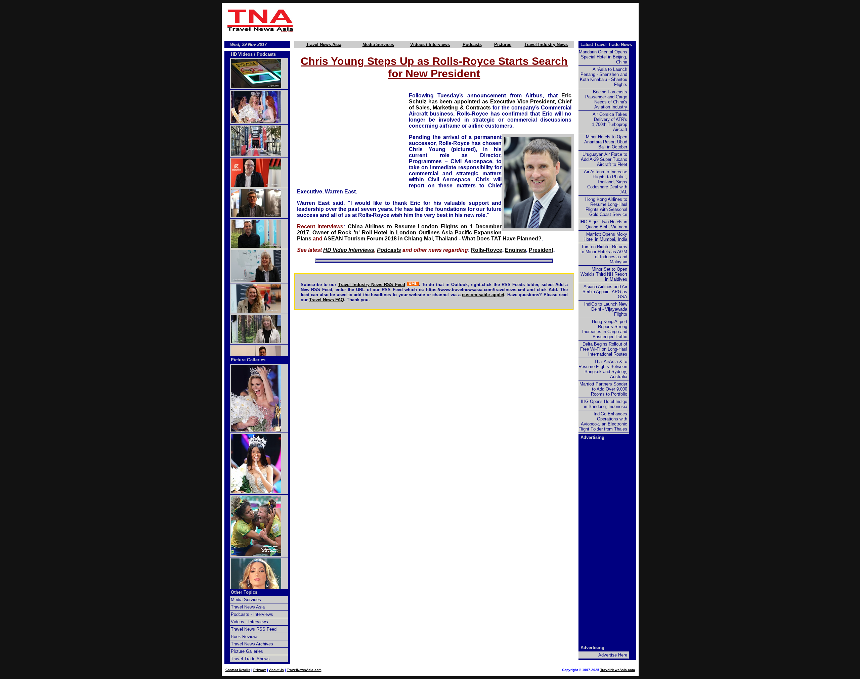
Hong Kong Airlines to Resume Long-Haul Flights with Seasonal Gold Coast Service (606, 207)
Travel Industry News (546, 44)
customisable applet (483, 294)
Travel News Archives (252, 643)
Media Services (378, 44)
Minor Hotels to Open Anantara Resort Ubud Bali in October (605, 141)
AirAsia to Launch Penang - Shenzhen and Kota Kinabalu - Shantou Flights (603, 77)
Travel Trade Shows (250, 658)
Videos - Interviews (249, 621)
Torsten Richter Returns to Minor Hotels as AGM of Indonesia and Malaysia (603, 254)
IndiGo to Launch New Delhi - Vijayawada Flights (605, 309)
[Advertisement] (467, 20)
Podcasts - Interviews (252, 614)
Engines (515, 250)
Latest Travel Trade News (606, 44)
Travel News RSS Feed (253, 629)
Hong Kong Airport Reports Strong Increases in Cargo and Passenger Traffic (604, 329)
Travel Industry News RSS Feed (371, 284)
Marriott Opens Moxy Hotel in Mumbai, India (605, 237)
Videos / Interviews (430, 44)
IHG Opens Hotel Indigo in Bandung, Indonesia (604, 404)
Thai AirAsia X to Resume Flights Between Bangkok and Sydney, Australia (602, 369)
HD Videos (242, 54)
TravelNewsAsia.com (304, 670)
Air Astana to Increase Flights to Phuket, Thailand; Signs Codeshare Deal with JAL (605, 181)
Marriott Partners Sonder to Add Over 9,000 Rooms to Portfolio (603, 389)
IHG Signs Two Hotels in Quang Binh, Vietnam (603, 224)
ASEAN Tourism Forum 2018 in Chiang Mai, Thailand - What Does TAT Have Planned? (433, 238)
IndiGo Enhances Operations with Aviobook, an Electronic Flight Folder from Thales (602, 421)
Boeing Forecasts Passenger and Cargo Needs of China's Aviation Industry (606, 99)
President (541, 250)
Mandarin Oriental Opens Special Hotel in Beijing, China (603, 56)
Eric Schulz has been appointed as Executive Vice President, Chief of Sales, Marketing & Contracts (490, 101)
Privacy (259, 670)
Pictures (502, 44)
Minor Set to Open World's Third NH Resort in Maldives (603, 274)
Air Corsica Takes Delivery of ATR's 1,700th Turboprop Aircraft (609, 122)
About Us (276, 670)
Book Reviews (245, 636)
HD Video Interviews (348, 250)
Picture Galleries (248, 359)
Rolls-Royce (486, 250)
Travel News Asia (323, 44)
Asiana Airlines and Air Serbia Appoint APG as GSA (605, 291)
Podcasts (472, 44)
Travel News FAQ (326, 299)
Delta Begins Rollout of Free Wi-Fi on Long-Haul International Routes (603, 349)
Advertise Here (612, 655)
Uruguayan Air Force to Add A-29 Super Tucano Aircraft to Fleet (604, 159)
